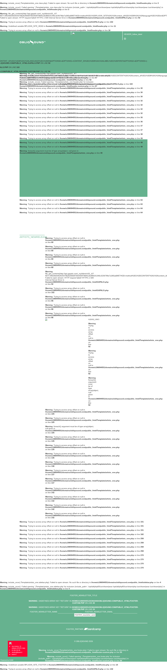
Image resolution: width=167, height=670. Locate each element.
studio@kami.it (17, 652)
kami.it (14, 654)
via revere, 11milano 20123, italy (18, 647)
